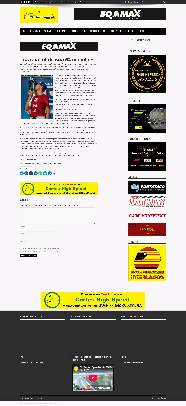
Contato (141, 30)
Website (23, 241)
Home (23, 30)
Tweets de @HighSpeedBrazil (32, 362)
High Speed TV (74, 30)
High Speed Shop (110, 30)
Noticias (47, 30)
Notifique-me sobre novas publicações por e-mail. (41, 251)
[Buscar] (164, 2)
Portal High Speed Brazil (139, 40)
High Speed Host (127, 30)
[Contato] (120, 19)
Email (22, 234)
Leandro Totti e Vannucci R (43, 2)
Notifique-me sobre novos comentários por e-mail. (41, 248)
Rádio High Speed (91, 30)
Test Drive (60, 30)
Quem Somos (35, 30)
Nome (22, 226)
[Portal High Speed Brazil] (39, 21)
